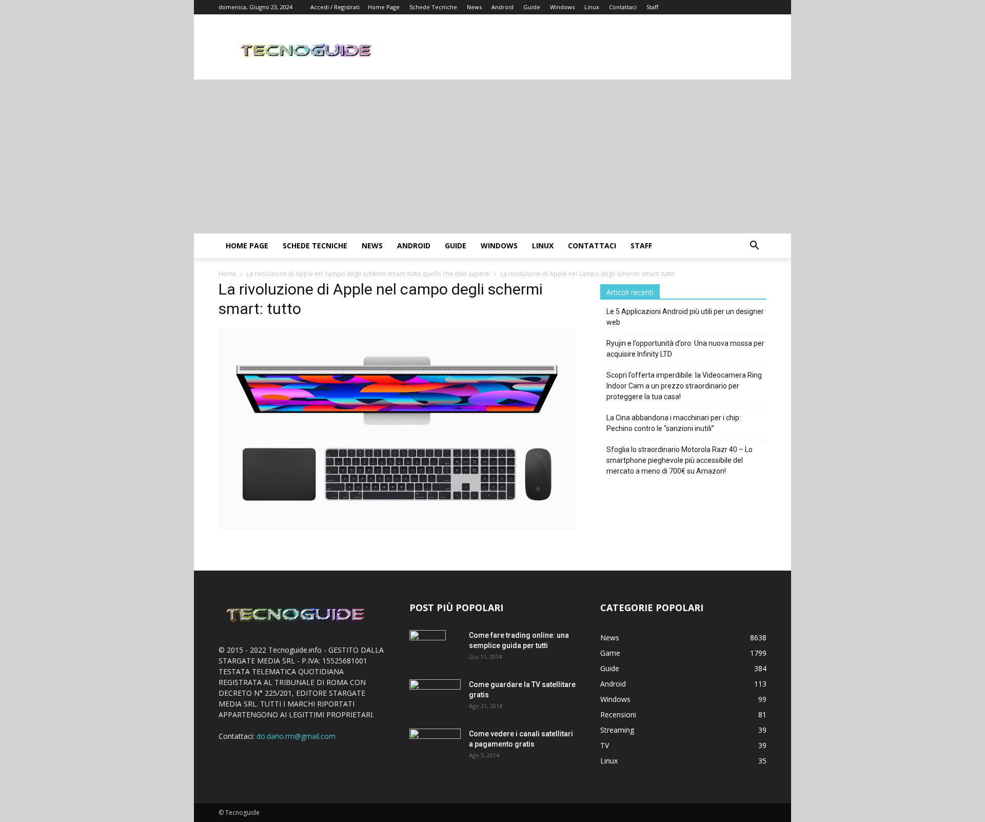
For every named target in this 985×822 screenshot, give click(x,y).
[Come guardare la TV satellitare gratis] (435, 696)
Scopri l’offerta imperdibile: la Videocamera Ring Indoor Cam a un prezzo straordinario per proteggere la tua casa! (684, 386)
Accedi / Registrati (335, 7)
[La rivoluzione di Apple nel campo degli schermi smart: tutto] (397, 526)
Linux (591, 7)
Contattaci (623, 7)
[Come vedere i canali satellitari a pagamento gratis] (435, 745)
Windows (562, 7)
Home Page (384, 7)
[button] (754, 246)
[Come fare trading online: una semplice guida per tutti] (427, 648)
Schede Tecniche (433, 7)
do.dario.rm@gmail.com (296, 736)
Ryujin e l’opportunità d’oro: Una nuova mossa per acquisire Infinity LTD (685, 348)
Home (228, 273)
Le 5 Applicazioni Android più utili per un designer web (685, 316)
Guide (531, 7)
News (474, 7)
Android (502, 7)
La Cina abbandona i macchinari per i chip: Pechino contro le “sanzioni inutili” (673, 423)
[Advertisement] (492, 156)
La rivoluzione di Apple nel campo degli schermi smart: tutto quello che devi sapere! (368, 273)
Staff (652, 7)
